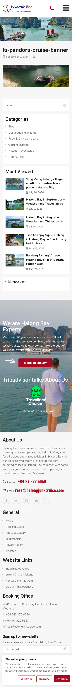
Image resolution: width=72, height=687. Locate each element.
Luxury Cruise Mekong (19, 574)
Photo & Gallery (16, 533)
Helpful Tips (16, 157)
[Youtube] (36, 500)
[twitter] (16, 500)
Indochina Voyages (17, 568)
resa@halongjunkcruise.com (39, 490)
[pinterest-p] (46, 500)
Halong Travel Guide (21, 151)
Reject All (44, 678)
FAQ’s (9, 521)
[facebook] (6, 500)
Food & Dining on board (23, 138)
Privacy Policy (14, 545)
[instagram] (26, 500)
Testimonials (13, 539)
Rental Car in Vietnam (19, 581)
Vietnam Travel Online (19, 587)
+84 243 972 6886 (18, 614)
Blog (11, 126)
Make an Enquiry (35, 363)
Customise (26, 678)
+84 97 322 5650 (32, 481)
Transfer (11, 551)
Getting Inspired (18, 145)
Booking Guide (15, 527)
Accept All (62, 678)
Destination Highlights (22, 133)
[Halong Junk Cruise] (18, 8)
